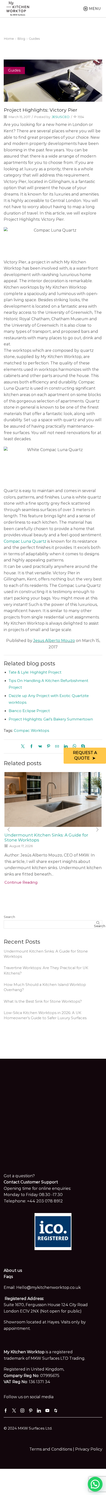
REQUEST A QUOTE (85, 755)
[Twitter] (24, 747)
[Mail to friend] (57, 747)
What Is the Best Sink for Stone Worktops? (43, 1001)
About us (13, 1270)
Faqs (8, 1276)
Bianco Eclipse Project (29, 711)
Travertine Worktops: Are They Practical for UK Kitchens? (46, 970)
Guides (34, 38)
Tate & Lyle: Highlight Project (35, 672)
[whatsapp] (74, 747)
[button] (9, 830)
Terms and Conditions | (52, 1449)
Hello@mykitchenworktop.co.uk (48, 1287)
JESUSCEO (61, 117)
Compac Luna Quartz (25, 541)
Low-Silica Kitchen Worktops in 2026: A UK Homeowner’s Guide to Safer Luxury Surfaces (45, 1015)
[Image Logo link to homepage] (17, 8)
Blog (21, 38)
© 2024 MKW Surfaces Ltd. (28, 1428)
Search (9, 917)
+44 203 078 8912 (45, 1201)
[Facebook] (31, 747)
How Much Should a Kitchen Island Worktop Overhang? (45, 987)
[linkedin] (65, 747)
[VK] (40, 747)
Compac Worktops (31, 730)
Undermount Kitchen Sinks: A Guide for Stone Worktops (46, 954)
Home (9, 38)
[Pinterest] (48, 747)
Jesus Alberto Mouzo (54, 640)
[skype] (82, 747)
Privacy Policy (88, 1449)
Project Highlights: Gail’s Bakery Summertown (51, 719)
